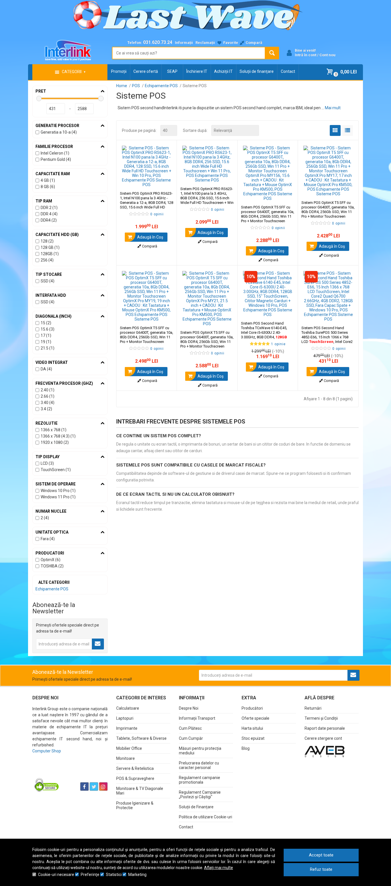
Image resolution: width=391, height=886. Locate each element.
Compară (149, 246)
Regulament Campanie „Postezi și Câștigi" (200, 794)
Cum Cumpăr (191, 738)
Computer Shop (46, 751)
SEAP (172, 71)
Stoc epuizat (253, 738)
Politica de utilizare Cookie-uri (205, 817)
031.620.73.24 (157, 42)
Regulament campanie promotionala (199, 779)
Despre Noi (188, 708)
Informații (184, 42)
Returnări (313, 708)
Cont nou (327, 55)
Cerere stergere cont (323, 738)
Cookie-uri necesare (56, 874)
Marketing (137, 874)
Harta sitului (252, 728)
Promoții (119, 71)
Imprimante (126, 728)
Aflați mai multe (218, 867)
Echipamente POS (51, 589)
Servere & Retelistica (135, 768)
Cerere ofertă (145, 71)
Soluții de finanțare (257, 71)
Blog (246, 748)
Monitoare (125, 758)
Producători (252, 708)
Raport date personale (325, 728)
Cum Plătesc (190, 728)
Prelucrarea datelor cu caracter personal (199, 765)
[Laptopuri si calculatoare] (68, 772)
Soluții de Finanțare (196, 807)
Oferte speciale (255, 718)
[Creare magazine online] (325, 751)
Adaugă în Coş (149, 237)
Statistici (114, 874)
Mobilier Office (129, 748)
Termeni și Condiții (321, 718)
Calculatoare (127, 708)
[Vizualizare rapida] (164, 181)
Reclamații (205, 42)
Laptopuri (124, 718)
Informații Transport (197, 718)
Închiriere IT (196, 71)
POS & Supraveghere (135, 778)
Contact (288, 71)
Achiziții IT (223, 71)
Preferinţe (90, 874)
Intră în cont (305, 55)
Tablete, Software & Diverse (141, 738)
